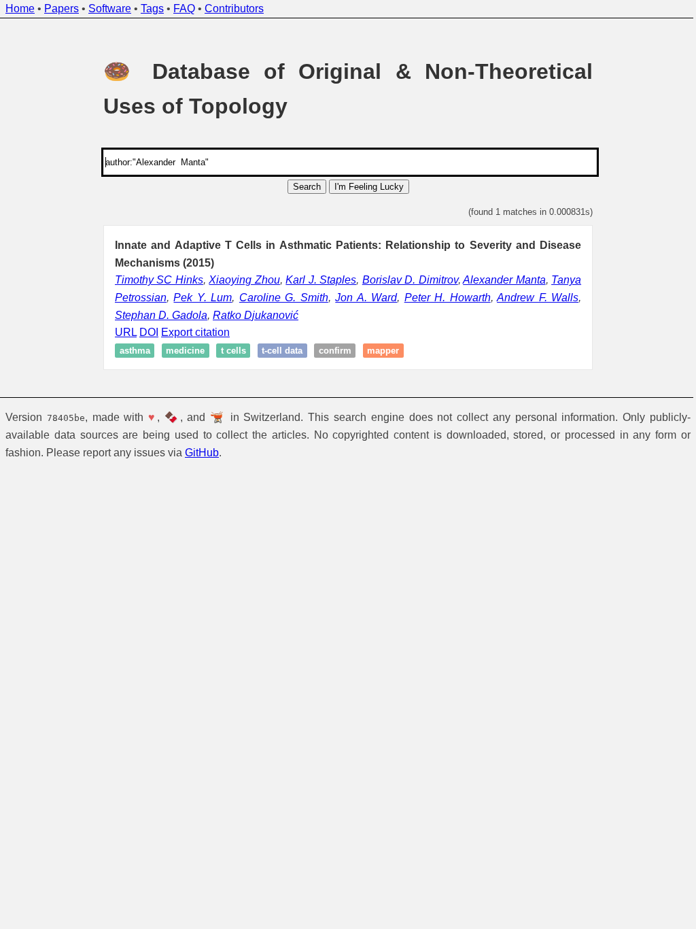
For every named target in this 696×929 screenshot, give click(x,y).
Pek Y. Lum (202, 297)
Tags (152, 8)
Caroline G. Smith (283, 297)
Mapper (383, 350)
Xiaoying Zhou (244, 280)
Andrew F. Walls (537, 297)
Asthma (135, 350)
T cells (233, 350)
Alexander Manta (504, 280)
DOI (148, 332)
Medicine (185, 350)
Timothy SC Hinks (159, 280)
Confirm (335, 350)
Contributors (234, 8)
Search (307, 187)
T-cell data (282, 350)
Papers (61, 8)
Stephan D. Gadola (161, 315)
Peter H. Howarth (447, 297)
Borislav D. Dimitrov (410, 280)
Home (20, 8)
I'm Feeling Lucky (369, 187)
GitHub (202, 452)
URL (126, 332)
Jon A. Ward (366, 297)
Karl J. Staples (320, 280)
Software (109, 8)
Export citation (195, 332)
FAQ (184, 8)
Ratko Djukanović (255, 315)
